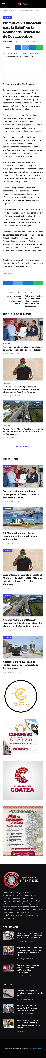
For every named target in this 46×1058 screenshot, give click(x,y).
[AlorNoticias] (23, 4)
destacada (8, 274)
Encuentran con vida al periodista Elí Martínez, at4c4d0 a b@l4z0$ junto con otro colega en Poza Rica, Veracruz (21, 389)
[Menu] (3, 4)
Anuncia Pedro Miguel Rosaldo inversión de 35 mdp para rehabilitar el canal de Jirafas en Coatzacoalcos (23, 431)
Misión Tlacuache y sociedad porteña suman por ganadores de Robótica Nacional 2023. (29, 935)
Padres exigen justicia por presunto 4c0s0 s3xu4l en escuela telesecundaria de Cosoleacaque (33, 301)
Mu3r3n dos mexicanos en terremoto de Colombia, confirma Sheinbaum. (28, 1008)
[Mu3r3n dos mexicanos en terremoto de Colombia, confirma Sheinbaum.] (8, 1008)
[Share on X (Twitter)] (25, 47)
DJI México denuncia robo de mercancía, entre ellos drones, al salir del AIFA (20, 536)
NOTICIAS (7, 17)
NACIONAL (8, 508)
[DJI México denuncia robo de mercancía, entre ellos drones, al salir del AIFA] (23, 518)
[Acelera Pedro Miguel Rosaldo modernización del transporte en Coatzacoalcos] (23, 647)
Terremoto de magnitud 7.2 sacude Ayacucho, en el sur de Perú (30, 993)
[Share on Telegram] (32, 47)
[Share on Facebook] (18, 47)
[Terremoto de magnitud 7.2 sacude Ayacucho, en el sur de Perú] (8, 993)
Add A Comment (23, 447)
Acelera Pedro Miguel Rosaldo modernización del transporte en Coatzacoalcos (21, 665)
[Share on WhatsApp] (39, 47)
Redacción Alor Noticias (13, 41)
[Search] (43, 4)
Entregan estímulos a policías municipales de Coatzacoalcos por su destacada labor (21, 494)
